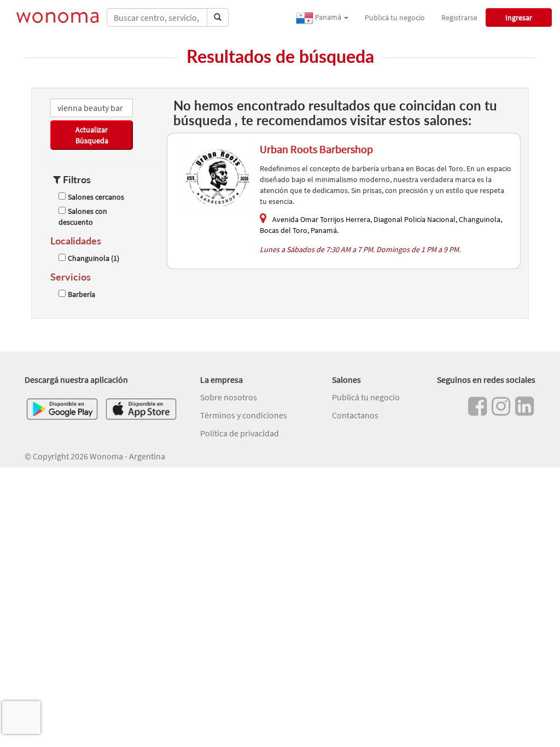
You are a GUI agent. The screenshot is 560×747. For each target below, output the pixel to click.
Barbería (81, 294)
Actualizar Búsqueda (91, 135)
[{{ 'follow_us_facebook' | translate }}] (477, 406)
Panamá (328, 17)
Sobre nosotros (228, 397)
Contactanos (355, 415)
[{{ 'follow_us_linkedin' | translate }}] (524, 406)
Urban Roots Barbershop (316, 149)
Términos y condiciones (243, 415)
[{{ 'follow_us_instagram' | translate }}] (501, 406)
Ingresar (518, 17)
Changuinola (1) (93, 258)
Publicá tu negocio (395, 17)
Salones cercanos (96, 197)
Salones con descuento (83, 216)
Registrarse (459, 17)
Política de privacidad (239, 433)
